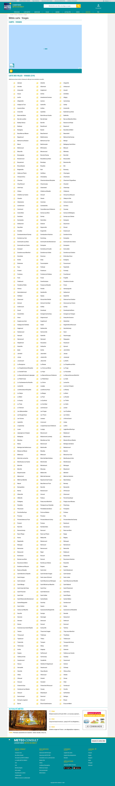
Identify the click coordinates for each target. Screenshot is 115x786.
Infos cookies (18, 770)
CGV (16, 762)
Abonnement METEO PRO (44, 755)
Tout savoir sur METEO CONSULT (22, 757)
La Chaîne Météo (13, 0)
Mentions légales (18, 767)
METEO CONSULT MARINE (24, 0)
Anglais (89, 755)
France (15, 14)
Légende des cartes (68, 752)
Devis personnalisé (43, 770)
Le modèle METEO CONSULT (21, 760)
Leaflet (80, 68)
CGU (16, 765)
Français (90, 752)
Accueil (11, 14)
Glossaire (66, 757)
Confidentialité (18, 775)
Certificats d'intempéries (44, 765)
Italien (89, 760)
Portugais (90, 762)
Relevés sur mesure (43, 767)
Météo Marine (42, 772)
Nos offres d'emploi (19, 755)
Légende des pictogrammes (70, 755)
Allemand (90, 765)
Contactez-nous (18, 752)
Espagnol (90, 757)
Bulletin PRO (42, 760)
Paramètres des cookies (20, 772)
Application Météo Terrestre (70, 764)
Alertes (40, 762)
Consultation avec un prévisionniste (47, 757)
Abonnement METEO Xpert (45, 752)
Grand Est (20, 14)
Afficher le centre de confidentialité (22, 777)
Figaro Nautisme (35, 0)
